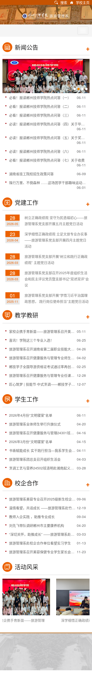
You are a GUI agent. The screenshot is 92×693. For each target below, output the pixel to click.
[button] (12, 76)
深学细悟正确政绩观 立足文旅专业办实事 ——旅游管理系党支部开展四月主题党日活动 (56, 240)
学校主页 (83, 2)
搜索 (63, 2)
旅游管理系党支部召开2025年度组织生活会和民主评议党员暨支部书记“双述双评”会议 (57, 278)
